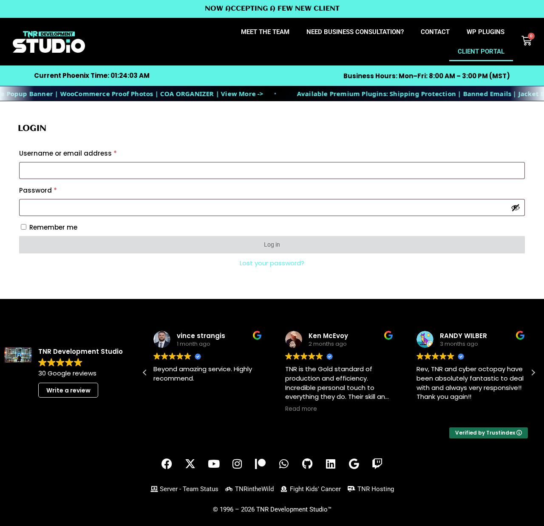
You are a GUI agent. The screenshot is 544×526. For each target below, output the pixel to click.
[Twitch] (377, 464)
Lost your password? (272, 263)
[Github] (307, 464)
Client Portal (481, 51)
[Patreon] (260, 464)
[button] (533, 372)
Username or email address (82, 152)
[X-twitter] (190, 464)
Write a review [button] (68, 390)
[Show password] (515, 207)
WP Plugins (485, 32)
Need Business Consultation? (355, 32)
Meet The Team (265, 32)
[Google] (354, 464)
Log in (272, 244)
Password (52, 189)
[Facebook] (167, 464)
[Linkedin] (330, 464)
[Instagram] (237, 464)
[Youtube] (213, 464)
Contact (435, 32)
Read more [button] (301, 409)
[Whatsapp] (284, 464)
